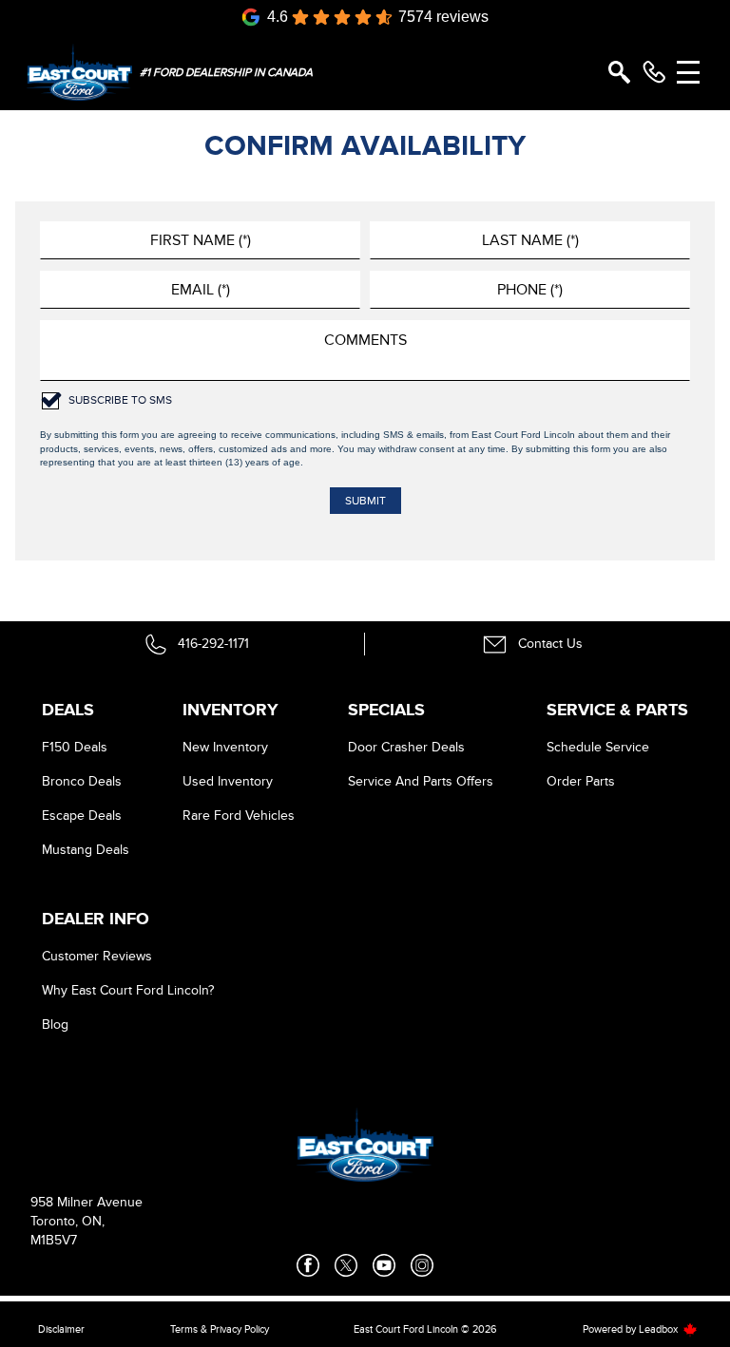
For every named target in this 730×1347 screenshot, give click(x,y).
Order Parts (581, 781)
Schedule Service (598, 747)
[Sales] (654, 72)
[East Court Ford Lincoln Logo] (79, 72)
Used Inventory (227, 781)
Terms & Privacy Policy (219, 1329)
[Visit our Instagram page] (422, 1265)
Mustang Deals (85, 850)
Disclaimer (61, 1329)
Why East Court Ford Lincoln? (128, 990)
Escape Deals (82, 815)
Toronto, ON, (67, 1221)
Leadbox (660, 1329)
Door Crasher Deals (406, 747)
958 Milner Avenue (86, 1202)
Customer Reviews (97, 956)
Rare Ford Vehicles (238, 815)
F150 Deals (74, 747)
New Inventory (225, 747)
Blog (55, 1024)
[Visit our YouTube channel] (384, 1265)
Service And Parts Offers (420, 781)
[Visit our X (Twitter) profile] (346, 1265)
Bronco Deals (82, 781)
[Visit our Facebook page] (308, 1265)
